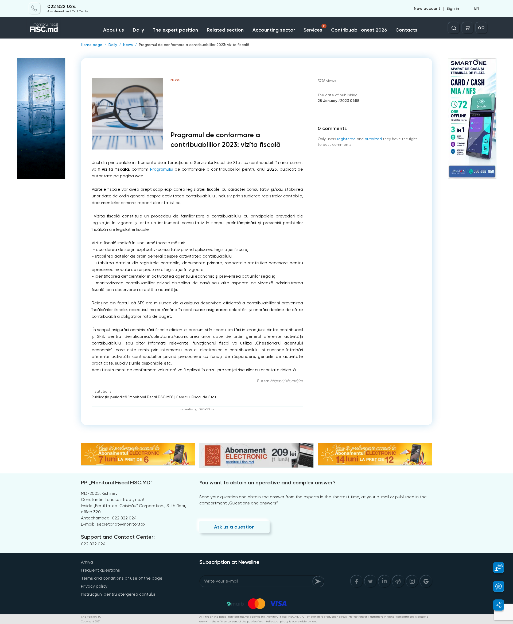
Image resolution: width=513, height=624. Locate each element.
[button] (495, 567)
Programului (161, 169)
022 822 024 (61, 6)
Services (314, 29)
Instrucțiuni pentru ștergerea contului (118, 594)
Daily (138, 30)
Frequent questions (100, 570)
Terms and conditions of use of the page (121, 578)
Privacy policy (94, 586)
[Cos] (467, 27)
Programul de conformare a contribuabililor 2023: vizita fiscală (194, 45)
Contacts (406, 30)
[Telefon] (34, 8)
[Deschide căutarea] (453, 27)
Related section (225, 30)
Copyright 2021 (90, 621)
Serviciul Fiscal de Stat (196, 397)
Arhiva (87, 562)
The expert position (175, 30)
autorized (373, 139)
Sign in (452, 8)
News (128, 45)
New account (427, 8)
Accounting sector (273, 30)
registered (346, 139)
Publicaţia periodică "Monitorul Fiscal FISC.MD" (132, 397)
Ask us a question (234, 527)
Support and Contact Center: (118, 537)
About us (113, 30)
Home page (91, 45)
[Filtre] (481, 27)
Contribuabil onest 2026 (359, 30)
